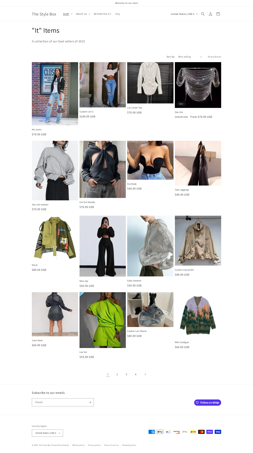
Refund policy (78, 445)
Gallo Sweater (134, 280)
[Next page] (145, 374)
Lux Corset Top (134, 107)
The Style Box (45, 445)
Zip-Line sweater (40, 204)
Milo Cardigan (182, 342)
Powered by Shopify (60, 445)
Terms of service (111, 445)
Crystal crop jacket (184, 269)
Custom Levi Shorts (137, 331)
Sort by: (171, 56)
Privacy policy (94, 445)
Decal (35, 265)
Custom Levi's (86, 111)
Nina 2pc (84, 281)
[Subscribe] (90, 402)
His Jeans (36, 129)
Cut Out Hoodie (87, 202)
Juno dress (37, 340)
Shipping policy (129, 445)
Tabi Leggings (182, 189)
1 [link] (108, 374)
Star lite (179, 112)
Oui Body (132, 184)
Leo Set (83, 352)
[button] (67, 14)
